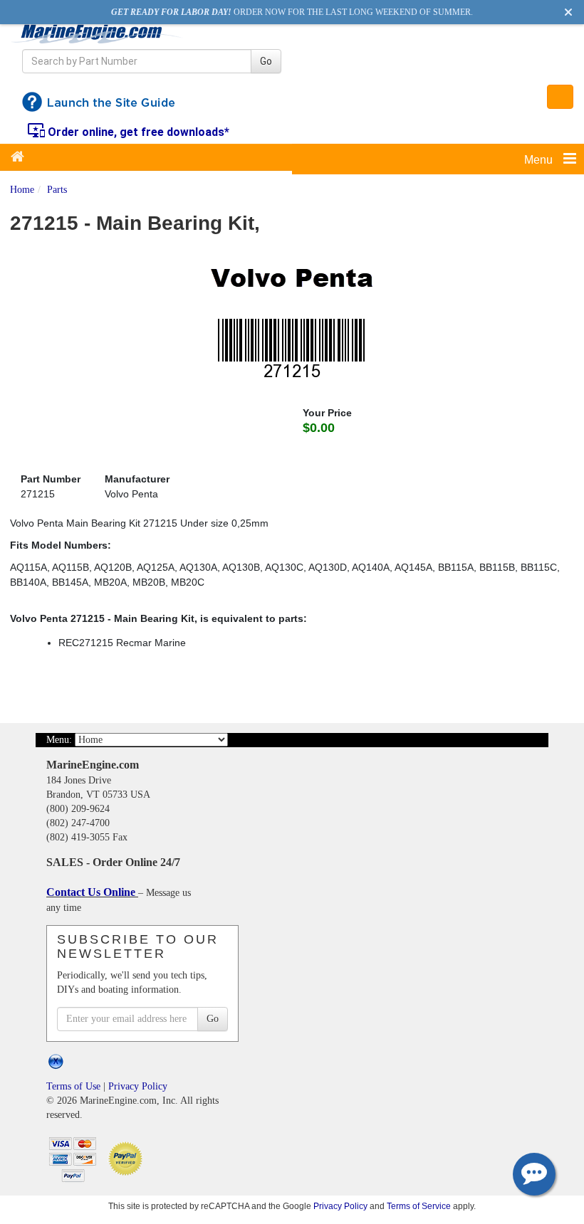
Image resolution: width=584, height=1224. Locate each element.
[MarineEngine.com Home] (97, 33)
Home (22, 189)
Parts (57, 189)
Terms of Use (73, 1086)
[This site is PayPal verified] (128, 1157)
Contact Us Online (92, 892)
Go (266, 61)
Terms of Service (419, 1205)
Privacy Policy (137, 1086)
